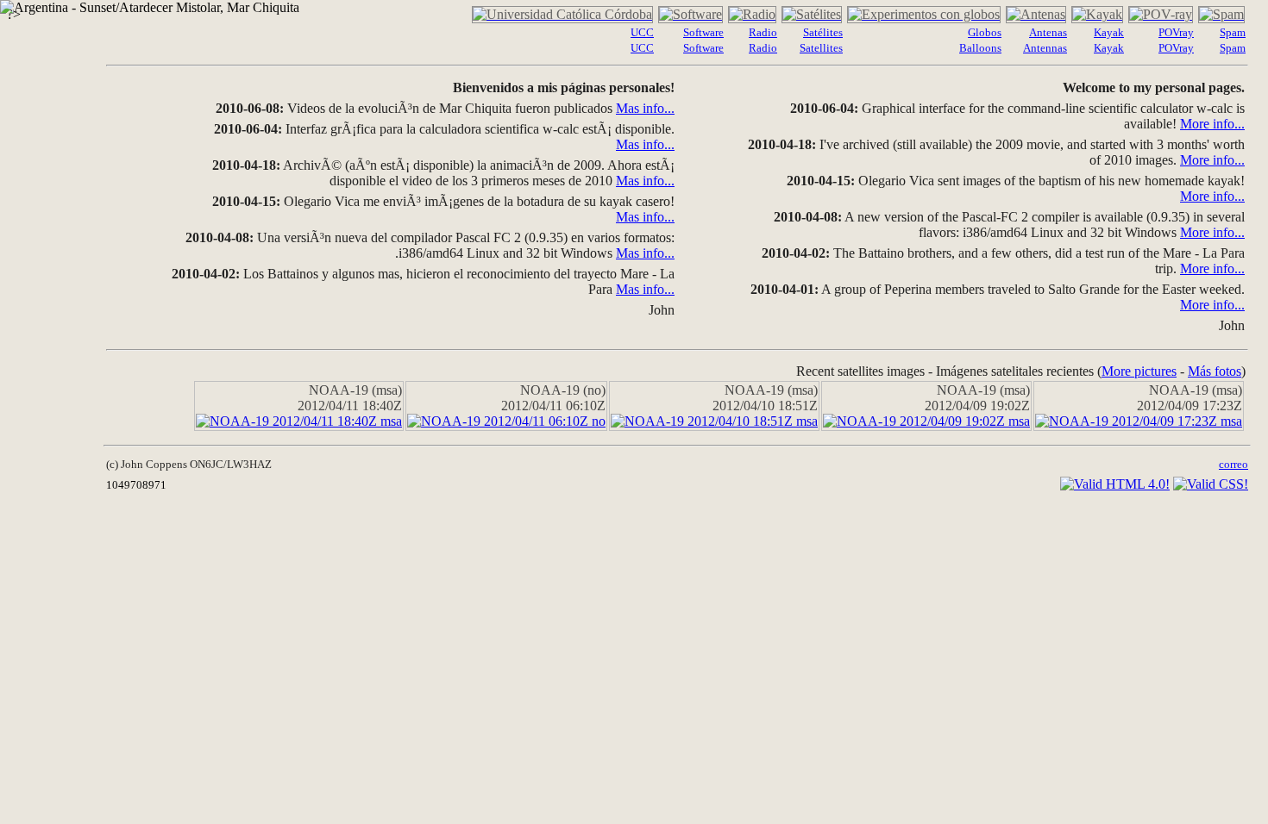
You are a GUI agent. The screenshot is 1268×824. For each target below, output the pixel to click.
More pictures (1139, 371)
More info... (1212, 123)
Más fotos (1214, 371)
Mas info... (645, 108)
